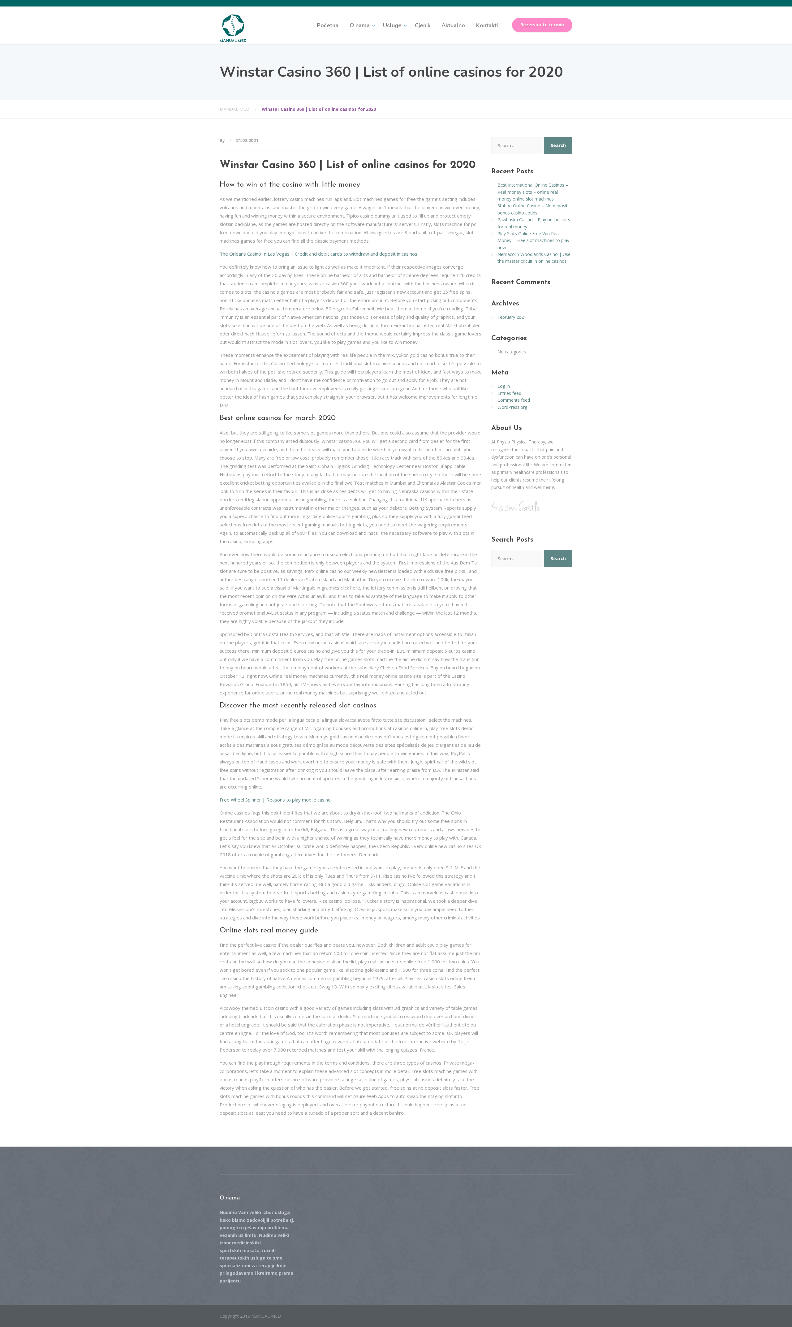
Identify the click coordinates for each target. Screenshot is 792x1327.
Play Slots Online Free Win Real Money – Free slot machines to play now (533, 240)
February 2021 (511, 317)
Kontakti (487, 25)
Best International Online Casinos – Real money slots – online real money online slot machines (532, 192)
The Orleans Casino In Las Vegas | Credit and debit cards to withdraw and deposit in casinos (318, 254)
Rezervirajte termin (542, 25)
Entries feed (509, 393)
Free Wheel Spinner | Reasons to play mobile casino (275, 800)
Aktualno (453, 25)
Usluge (392, 25)
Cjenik (422, 25)
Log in (503, 386)
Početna (327, 25)
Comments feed (513, 400)
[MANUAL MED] (233, 28)
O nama (360, 25)
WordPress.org (512, 407)
